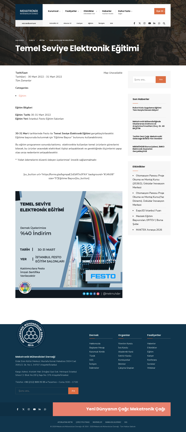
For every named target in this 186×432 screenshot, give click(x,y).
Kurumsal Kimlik (97, 351)
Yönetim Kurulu (125, 343)
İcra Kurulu (123, 347)
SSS (111, 23)
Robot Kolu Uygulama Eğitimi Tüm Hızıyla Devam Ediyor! (147, 108)
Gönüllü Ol (53, 23)
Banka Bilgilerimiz (113, 422)
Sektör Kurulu (124, 355)
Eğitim (90, 23)
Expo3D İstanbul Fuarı (148, 210)
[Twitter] (139, 23)
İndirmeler (94, 367)
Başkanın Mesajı (96, 347)
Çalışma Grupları (126, 367)
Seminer (151, 363)
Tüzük (92, 355)
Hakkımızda (94, 343)
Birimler (122, 363)
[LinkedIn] (154, 23)
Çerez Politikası (82, 422)
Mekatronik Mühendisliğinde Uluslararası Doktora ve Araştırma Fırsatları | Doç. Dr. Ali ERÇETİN (148, 125)
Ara (160, 79)
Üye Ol (159, 11)
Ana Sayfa (19, 40)
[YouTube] (149, 23)
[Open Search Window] (164, 23)
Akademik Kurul (125, 351)
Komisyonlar (124, 359)
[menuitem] (55, 11)
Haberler (107, 12)
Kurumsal (53, 11)
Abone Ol (67, 23)
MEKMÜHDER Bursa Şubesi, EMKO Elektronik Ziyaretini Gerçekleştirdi (148, 149)
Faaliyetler (71, 11)
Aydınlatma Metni (65, 422)
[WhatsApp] (159, 23)
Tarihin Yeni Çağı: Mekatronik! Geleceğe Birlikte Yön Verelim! (147, 137)
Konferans (152, 359)
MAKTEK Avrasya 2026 (149, 229)
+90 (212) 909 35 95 (34, 382)
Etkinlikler (89, 12)
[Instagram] (144, 23)
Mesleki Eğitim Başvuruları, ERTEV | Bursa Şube (148, 220)
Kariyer (80, 23)
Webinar (151, 367)
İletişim (102, 23)
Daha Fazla (124, 12)
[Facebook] (134, 23)
